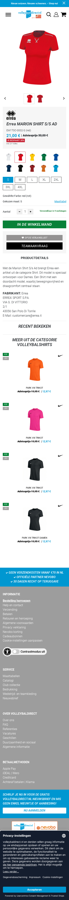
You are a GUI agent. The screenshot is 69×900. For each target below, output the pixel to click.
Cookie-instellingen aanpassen (23, 640)
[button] (8, 14)
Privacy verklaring (14, 627)
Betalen (8, 614)
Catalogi (8, 680)
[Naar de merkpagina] (11, 116)
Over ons (8, 720)
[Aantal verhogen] (30, 211)
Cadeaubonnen (12, 636)
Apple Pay (9, 768)
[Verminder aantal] (19, 211)
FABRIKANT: (12, 293)
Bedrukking (10, 689)
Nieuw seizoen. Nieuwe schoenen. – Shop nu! (34, 3)
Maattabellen (11, 676)
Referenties (10, 729)
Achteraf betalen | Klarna (19, 782)
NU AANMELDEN (34, 810)
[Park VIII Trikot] (34, 374)
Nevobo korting (12, 632)
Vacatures (9, 733)
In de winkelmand (34, 224)
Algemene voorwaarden (18, 623)
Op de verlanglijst (36, 237)
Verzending (10, 609)
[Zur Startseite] (26, 14)
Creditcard (9, 777)
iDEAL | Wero (11, 773)
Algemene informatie (16, 747)
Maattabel (60, 201)
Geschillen (9, 738)
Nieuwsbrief (10, 698)
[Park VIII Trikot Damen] (34, 524)
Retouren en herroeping (18, 618)
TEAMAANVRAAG (34, 246)
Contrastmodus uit (33, 651)
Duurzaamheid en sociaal (19, 742)
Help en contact (13, 605)
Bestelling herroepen (16, 600)
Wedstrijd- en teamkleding (19, 694)
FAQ (5, 724)
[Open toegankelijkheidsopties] (7, 651)
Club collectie (11, 685)
